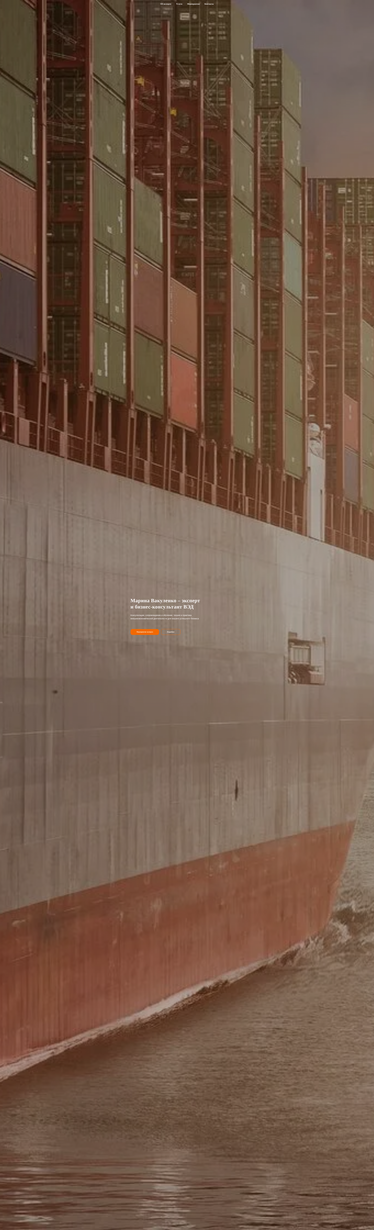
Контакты (209, 4)
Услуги (179, 4)
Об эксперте (165, 4)
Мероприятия (193, 4)
